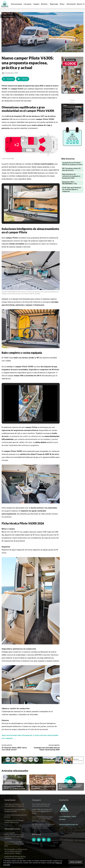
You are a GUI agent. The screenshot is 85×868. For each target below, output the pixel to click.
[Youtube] (39, 840)
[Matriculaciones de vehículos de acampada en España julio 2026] (70, 782)
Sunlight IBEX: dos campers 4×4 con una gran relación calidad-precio (42, 811)
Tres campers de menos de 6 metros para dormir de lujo (41, 805)
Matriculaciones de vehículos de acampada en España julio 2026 (71, 176)
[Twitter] (44, 840)
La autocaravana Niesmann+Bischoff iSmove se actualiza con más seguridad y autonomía (14, 835)
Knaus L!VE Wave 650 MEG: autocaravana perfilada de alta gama (14, 844)
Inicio (4, 16)
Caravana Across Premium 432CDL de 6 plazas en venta (72, 163)
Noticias (34, 783)
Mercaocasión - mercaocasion (15, 783)
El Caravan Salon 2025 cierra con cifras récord (14, 748)
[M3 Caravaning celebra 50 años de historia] (42, 782)
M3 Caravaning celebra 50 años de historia (71, 169)
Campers (10, 16)
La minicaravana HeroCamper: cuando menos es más (14, 821)
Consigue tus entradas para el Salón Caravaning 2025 (47, 748)
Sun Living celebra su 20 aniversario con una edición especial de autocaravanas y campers (15, 851)
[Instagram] (34, 840)
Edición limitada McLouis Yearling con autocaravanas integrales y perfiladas (15, 858)
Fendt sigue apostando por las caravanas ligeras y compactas (71, 189)
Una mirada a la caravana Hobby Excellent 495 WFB (14, 810)
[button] (80, 4)
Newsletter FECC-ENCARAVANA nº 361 (69, 183)
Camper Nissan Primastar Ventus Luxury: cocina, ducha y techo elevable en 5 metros (42, 819)
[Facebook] (49, 840)
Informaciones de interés (68, 781)
